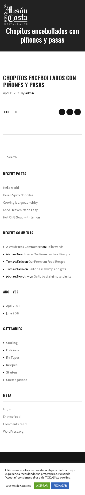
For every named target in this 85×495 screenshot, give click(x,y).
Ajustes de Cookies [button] (18, 486)
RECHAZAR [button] (60, 485)
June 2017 (13, 313)
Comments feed (15, 424)
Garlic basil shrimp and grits (47, 269)
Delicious (12, 350)
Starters (12, 372)
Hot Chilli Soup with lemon (21, 217)
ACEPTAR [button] (42, 485)
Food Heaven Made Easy (20, 210)
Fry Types (13, 358)
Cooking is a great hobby (20, 202)
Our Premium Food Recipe (52, 254)
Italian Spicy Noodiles (18, 195)
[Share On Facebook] (62, 112)
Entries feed (12, 417)
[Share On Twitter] (69, 112)
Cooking (12, 343)
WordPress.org (13, 431)
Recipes (12, 365)
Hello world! (11, 188)
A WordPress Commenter (24, 247)
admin (29, 93)
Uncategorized (16, 380)
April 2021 (13, 306)
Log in (7, 409)
